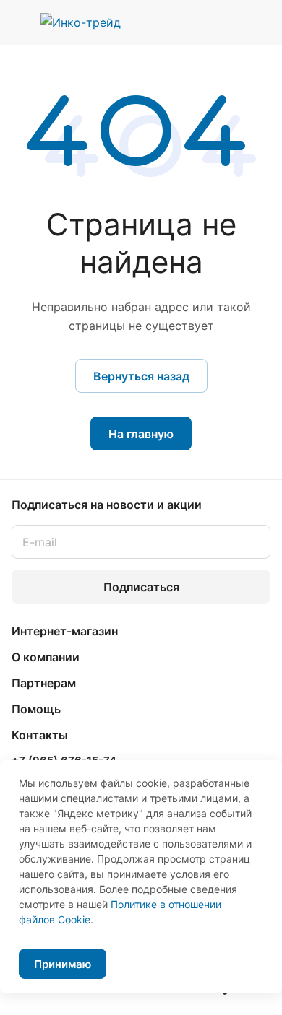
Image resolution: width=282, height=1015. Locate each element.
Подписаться (141, 587)
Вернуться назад (141, 376)
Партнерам (44, 683)
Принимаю (62, 964)
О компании (46, 657)
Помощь (36, 709)
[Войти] (230, 22)
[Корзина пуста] (259, 22)
